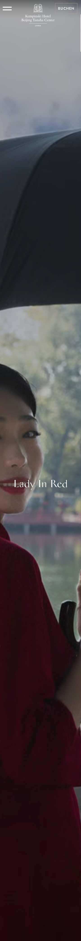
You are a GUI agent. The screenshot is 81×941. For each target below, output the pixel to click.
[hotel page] (38, 8)
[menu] (7, 8)
